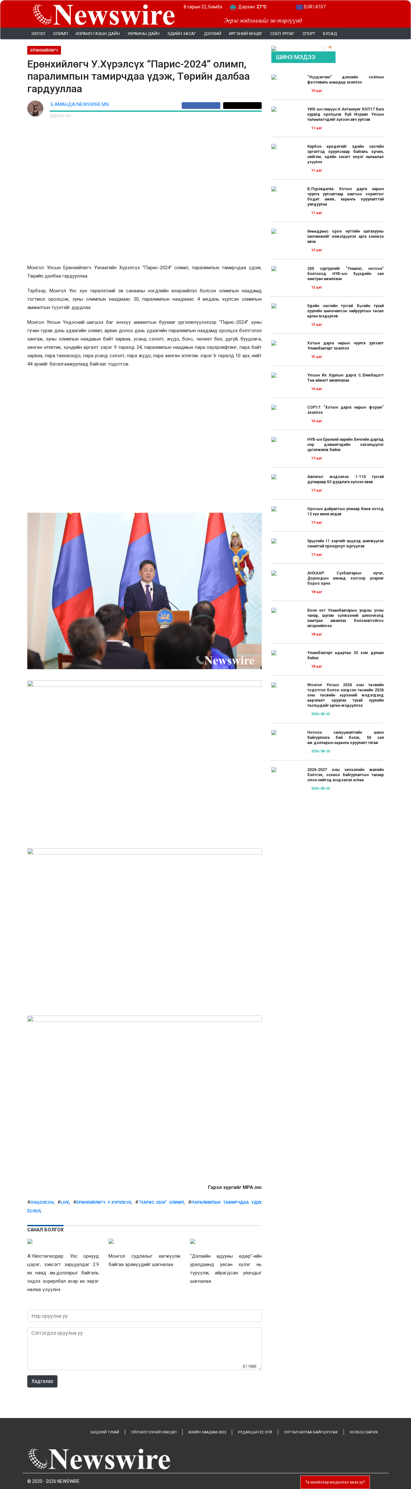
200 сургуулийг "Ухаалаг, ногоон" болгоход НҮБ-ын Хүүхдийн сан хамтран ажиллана (345, 273)
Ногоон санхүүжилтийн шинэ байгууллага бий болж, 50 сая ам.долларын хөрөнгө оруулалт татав (345, 737)
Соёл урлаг (282, 33)
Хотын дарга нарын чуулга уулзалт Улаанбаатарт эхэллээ (345, 345)
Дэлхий (212, 33)
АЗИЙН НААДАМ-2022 (207, 1432)
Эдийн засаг (181, 33)
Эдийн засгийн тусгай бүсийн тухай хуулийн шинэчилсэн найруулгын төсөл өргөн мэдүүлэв (345, 311)
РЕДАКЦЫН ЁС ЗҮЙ (255, 1432)
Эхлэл (38, 33)
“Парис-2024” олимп (161, 1202)
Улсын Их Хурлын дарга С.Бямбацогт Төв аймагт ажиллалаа (345, 378)
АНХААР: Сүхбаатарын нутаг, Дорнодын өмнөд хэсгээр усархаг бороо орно (345, 578)
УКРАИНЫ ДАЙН (143, 33)
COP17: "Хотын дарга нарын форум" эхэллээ (345, 410)
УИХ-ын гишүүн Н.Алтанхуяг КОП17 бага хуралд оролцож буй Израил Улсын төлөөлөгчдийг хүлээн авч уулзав (345, 114)
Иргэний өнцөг (246, 33)
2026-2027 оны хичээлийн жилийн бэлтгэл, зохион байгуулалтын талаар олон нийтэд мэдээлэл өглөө (345, 774)
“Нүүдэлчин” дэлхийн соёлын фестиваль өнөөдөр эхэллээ (345, 79)
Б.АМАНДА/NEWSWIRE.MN (80, 104)
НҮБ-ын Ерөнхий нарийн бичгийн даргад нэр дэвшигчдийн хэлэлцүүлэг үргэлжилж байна (345, 444)
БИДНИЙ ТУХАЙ (105, 1432)
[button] (325, 46)
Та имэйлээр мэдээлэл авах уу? (335, 1482)
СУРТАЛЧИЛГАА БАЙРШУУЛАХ (311, 1432)
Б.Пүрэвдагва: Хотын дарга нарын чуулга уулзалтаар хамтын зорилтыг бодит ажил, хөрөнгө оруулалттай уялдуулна (345, 197)
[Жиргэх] (242, 105)
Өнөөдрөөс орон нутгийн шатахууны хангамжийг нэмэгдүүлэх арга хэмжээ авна (345, 236)
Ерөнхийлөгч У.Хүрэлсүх (103, 1202)
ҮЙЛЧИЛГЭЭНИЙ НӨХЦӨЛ (154, 1432)
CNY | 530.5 (315, 6)
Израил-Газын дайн (98, 33)
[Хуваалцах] (202, 105)
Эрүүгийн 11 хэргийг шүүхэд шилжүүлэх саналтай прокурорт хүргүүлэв (345, 543)
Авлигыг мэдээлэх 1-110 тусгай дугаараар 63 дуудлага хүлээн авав (345, 479)
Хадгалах (42, 1381)
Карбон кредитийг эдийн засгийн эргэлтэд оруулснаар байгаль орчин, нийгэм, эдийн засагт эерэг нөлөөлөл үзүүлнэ (345, 154)
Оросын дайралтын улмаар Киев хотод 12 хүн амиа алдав (345, 511)
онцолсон (42, 1202)
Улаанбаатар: (258, 6)
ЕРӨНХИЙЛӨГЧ (44, 50)
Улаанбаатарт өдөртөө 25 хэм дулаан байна (345, 655)
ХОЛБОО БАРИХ (364, 1432)
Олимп (60, 33)
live (65, 1202)
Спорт (308, 33)
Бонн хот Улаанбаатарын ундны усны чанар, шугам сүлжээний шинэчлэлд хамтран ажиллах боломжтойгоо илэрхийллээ (345, 618)
